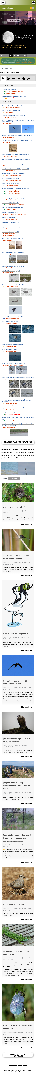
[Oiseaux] (3, 78)
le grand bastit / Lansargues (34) (11, 227)
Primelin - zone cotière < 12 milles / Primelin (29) (15, 188)
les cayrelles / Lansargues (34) (10, 232)
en (33, 8)
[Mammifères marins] (13, 78)
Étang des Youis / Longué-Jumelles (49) (13, 285)
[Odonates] (28, 78)
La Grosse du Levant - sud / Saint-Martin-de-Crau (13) (17, 140)
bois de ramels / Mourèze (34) (10, 212)
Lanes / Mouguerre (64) (8, 413)
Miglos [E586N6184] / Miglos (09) (11, 110)
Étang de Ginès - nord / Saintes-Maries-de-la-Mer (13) (17, 135)
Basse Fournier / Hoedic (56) (10, 321)
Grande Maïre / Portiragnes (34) (10, 222)
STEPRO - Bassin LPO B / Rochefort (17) (13, 164)
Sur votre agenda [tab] (14, 478)
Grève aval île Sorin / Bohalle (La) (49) (12, 317)
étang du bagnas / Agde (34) (9, 217)
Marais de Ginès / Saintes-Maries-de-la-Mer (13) (15, 154)
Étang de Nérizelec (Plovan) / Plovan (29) (13, 173)
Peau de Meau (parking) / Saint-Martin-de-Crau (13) (16, 159)
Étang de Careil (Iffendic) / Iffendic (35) (12, 238)
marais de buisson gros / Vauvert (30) (12, 207)
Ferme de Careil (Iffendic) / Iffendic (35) (13, 252)
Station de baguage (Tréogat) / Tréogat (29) (14, 198)
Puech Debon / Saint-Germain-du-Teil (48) (13, 266)
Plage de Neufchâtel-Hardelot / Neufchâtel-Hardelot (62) (17, 408)
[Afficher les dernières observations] (10, 72)
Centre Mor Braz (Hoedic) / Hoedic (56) (13, 344)
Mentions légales (13, 1065)
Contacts (20, 1065)
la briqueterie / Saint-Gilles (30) (10, 89)
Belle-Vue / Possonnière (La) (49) (11, 271)
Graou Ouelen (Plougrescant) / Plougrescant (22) (15, 169)
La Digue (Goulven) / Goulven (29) (11, 183)
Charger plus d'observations (18, 442)
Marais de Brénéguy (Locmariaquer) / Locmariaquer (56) (18, 377)
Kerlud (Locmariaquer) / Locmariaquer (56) (14, 363)
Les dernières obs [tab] (7, 68)
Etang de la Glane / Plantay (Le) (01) (12, 106)
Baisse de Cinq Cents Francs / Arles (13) (13, 115)
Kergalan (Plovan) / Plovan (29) (10, 178)
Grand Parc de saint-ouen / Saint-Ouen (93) (14, 96)
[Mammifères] (8, 78)
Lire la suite (25, 524)
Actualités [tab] (5, 478)
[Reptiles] (18, 78)
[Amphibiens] (23, 78)
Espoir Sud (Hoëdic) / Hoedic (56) (11, 349)
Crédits (25, 1065)
